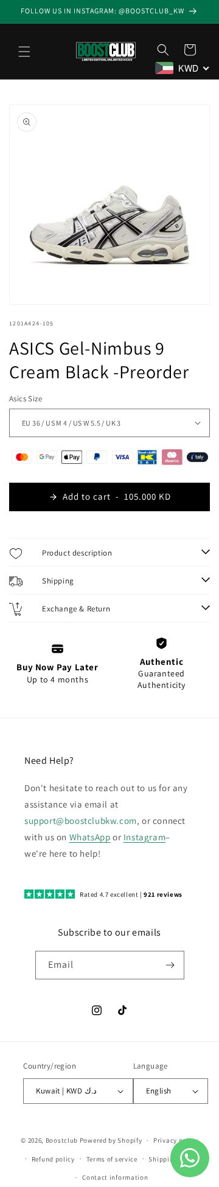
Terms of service (111, 1159)
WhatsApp (90, 837)
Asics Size (25, 398)
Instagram (144, 837)
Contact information (115, 1177)
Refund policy (53, 1159)
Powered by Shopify (111, 1140)
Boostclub (62, 1140)
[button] (24, 51)
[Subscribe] (170, 965)
